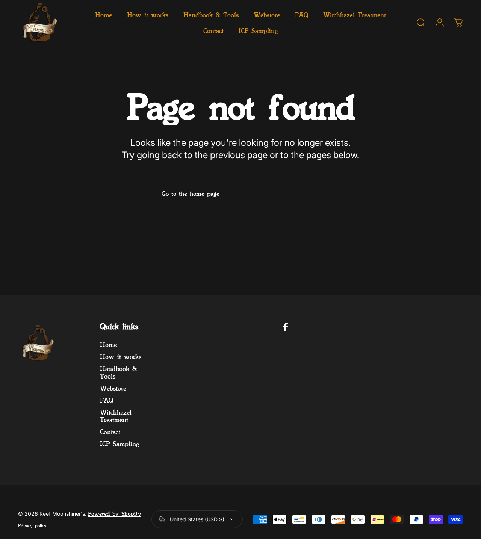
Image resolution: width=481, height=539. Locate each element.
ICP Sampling (119, 443)
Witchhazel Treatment (116, 415)
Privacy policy (32, 525)
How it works (120, 356)
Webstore (113, 388)
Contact (110, 431)
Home (108, 344)
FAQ (106, 400)
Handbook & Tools (118, 372)
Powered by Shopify (114, 513)
